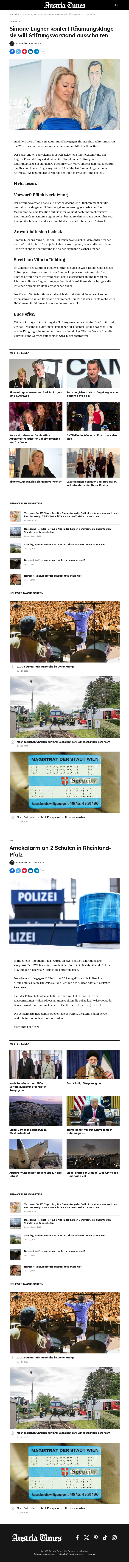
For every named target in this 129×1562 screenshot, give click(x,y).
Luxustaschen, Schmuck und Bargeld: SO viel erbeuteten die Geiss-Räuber (92, 483)
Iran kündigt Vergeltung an (84, 1083)
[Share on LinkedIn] (30, 51)
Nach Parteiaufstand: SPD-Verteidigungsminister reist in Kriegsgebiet (27, 1087)
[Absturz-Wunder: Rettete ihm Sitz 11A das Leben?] (35, 1154)
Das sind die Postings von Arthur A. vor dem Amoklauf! (54, 560)
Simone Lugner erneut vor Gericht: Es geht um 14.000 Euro (35, 394)
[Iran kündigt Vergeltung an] (93, 1064)
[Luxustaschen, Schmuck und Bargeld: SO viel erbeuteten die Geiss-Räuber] (93, 463)
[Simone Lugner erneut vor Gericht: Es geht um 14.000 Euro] (35, 373)
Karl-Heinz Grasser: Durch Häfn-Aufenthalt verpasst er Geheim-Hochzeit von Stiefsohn (34, 439)
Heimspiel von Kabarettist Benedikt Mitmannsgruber (53, 575)
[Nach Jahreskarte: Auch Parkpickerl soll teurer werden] (65, 782)
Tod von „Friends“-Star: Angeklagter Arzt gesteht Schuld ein (92, 394)
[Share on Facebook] (12, 51)
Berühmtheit (16, 21)
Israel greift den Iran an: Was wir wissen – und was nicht (92, 1174)
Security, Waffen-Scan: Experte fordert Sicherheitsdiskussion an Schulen (64, 544)
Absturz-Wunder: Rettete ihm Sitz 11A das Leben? (35, 1174)
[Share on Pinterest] (24, 51)
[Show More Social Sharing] (42, 51)
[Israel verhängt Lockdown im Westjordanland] (35, 1111)
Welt (12, 841)
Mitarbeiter (25, 43)
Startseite (14, 14)
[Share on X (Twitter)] (18, 51)
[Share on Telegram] (36, 51)
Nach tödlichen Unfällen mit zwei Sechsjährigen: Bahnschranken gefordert (63, 741)
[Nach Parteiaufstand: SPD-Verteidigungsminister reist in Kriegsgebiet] (35, 1064)
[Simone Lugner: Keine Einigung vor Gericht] (35, 463)
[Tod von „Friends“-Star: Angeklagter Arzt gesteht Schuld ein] (93, 373)
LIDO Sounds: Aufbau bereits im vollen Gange (45, 666)
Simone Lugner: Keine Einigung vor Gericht (35, 481)
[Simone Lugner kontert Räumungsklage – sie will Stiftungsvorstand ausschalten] (64, 94)
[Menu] (13, 5)
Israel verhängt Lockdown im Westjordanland (27, 1131)
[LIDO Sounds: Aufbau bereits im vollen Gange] (65, 632)
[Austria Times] (65, 5)
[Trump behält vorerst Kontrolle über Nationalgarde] (93, 1111)
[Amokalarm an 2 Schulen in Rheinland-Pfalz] (64, 913)
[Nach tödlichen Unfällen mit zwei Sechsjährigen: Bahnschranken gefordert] (65, 707)
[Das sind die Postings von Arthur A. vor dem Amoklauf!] (15, 563)
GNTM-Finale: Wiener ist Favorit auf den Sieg (92, 437)
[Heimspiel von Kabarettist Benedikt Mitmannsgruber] (15, 579)
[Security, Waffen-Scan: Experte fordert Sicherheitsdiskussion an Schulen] (15, 548)
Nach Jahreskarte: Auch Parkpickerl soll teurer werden (51, 817)
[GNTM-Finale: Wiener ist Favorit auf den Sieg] (93, 416)
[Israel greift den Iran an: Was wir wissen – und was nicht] (93, 1154)
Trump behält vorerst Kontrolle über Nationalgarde (89, 1131)
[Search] (116, 5)
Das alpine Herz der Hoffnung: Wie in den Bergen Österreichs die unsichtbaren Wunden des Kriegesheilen (67, 530)
